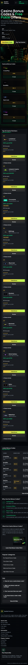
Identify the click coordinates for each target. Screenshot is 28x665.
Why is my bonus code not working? (11, 586)
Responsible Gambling (6, 636)
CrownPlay (4, 640)
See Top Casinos (20, 42)
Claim (14, 77)
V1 (14, 117)
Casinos (3, 628)
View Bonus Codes (7, 42)
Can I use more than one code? (13, 591)
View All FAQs (14, 601)
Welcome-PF (17, 482)
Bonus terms (7, 163)
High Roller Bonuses (8, 571)
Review (14, 159)
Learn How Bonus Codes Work (14, 548)
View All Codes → (6, 449)
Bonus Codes (4, 622)
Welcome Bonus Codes (9, 568)
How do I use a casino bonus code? (14, 581)
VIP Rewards (21, 2)
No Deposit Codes (5, 624)
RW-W (14, 88)
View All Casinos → (7, 132)
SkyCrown (3, 643)
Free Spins (3, 626)
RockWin (3, 642)
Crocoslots (3, 645)
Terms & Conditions (6, 632)
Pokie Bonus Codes (8, 564)
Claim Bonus (14, 156)
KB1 (15, 488)
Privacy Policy (4, 634)
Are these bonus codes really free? (12, 596)
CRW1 (14, 73)
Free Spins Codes (7, 561)
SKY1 (14, 103)
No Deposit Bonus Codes (9, 558)
